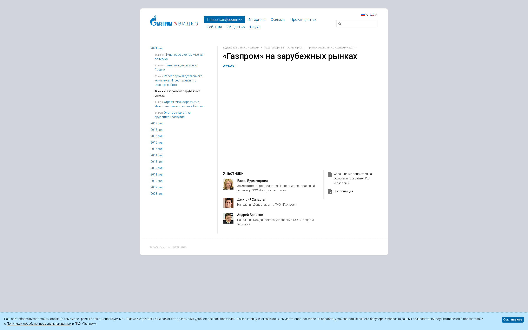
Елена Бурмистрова (252, 181)
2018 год (156, 129)
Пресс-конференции (224, 19)
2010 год (156, 181)
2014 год (156, 155)
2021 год (156, 48)
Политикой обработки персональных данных (39, 323)
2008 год (156, 193)
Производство (303, 19)
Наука (255, 27)
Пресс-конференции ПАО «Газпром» (283, 47)
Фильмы (278, 19)
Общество (236, 27)
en (376, 14)
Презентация (343, 191)
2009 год (156, 187)
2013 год (156, 161)
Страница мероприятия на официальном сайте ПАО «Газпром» (353, 178)
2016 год (156, 142)
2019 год (156, 123)
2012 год (156, 168)
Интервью (256, 19)
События (214, 27)
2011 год (156, 174)
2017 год (156, 136)
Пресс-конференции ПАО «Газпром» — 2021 (331, 47)
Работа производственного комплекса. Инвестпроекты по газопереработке (178, 80)
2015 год (156, 149)
